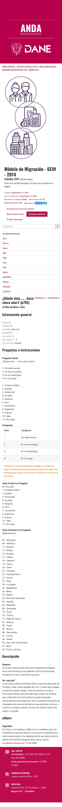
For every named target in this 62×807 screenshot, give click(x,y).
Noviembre (7, 286)
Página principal (8, 66)
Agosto (5, 272)
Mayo (5, 257)
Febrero (6, 243)
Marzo (5, 248)
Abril (4, 252)
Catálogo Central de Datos (27, 66)
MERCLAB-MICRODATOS (48, 66)
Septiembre (7, 276)
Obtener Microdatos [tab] (15, 219)
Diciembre (6, 291)
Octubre (6, 281)
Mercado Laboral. (27, 179)
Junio (4, 262)
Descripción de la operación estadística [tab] (20, 209)
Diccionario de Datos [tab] (37, 214)
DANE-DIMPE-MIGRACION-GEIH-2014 (14, 69)
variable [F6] (33, 69)
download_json (54, 298)
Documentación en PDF (14, 202)
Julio (4, 267)
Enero (5, 238)
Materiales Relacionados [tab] (15, 214)
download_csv (41, 298)
